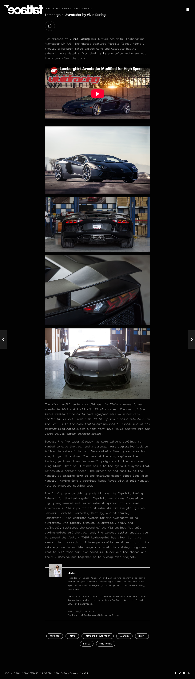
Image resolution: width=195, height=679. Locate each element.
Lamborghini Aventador (97, 636)
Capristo (55, 636)
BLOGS (17, 673)
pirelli (86, 643)
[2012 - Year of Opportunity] (191, 339)
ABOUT (85, 673)
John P (74, 573)
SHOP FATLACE (31, 673)
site (103, 53)
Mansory (124, 636)
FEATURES (47, 673)
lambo (72, 636)
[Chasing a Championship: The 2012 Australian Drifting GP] (3, 339)
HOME (7, 673)
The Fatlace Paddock (67, 673)
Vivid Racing (80, 38)
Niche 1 (141, 636)
